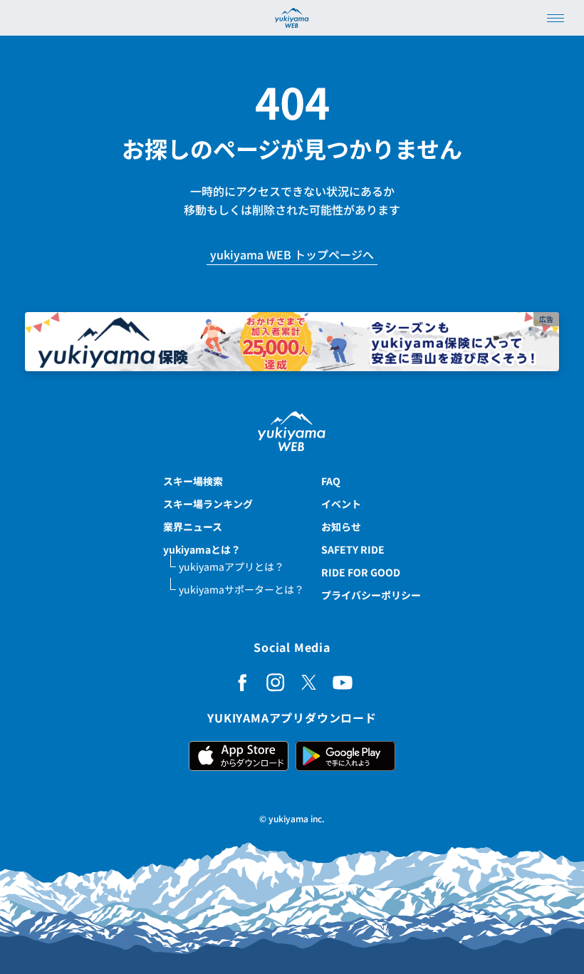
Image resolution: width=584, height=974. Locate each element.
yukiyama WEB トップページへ (292, 255)
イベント (341, 504)
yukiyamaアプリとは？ (231, 566)
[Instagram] (275, 682)
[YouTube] (342, 682)
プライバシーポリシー (371, 595)
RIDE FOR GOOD (360, 572)
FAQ (330, 481)
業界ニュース (192, 526)
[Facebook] (242, 682)
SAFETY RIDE (353, 549)
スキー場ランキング (208, 504)
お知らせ (341, 526)
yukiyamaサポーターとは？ (241, 589)
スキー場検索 (193, 481)
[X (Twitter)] (309, 682)
